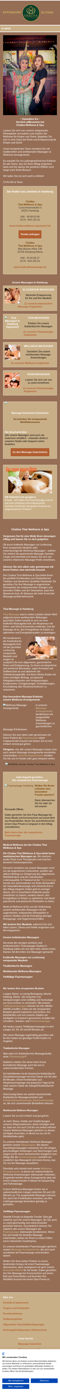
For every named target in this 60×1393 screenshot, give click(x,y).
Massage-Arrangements (25, 1249)
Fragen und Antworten (16, 1308)
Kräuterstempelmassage (17, 1100)
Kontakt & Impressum (15, 1302)
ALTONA (49, 12)
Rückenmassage (40, 1021)
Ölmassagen (28, 1145)
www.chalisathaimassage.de (30, 267)
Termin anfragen (30, 234)
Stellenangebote (12, 1319)
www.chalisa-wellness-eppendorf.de (30, 226)
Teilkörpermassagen (15, 1006)
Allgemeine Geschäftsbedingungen (23, 1324)
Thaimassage (48, 880)
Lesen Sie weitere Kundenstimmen (25, 514)
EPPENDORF (12, 12)
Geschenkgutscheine (30, 755)
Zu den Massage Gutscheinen (30, 452)
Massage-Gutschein (29, 1344)
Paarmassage (30, 738)
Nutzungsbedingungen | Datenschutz (25, 1330)
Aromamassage (28, 1157)
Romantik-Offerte (13, 1270)
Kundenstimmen (12, 1313)
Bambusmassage (43, 1100)
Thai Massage (11, 614)
